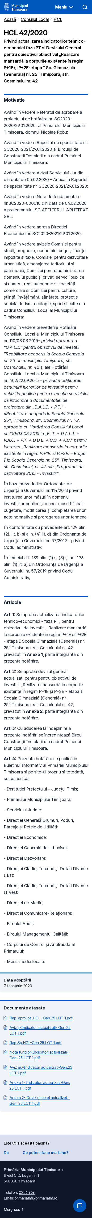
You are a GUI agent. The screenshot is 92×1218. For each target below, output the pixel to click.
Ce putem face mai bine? (45, 1152)
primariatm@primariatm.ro (36, 1198)
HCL (58, 19)
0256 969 (27, 1192)
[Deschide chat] (79, 1205)
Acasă (10, 19)
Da (6, 1152)
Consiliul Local (35, 19)
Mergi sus (12, 1209)
